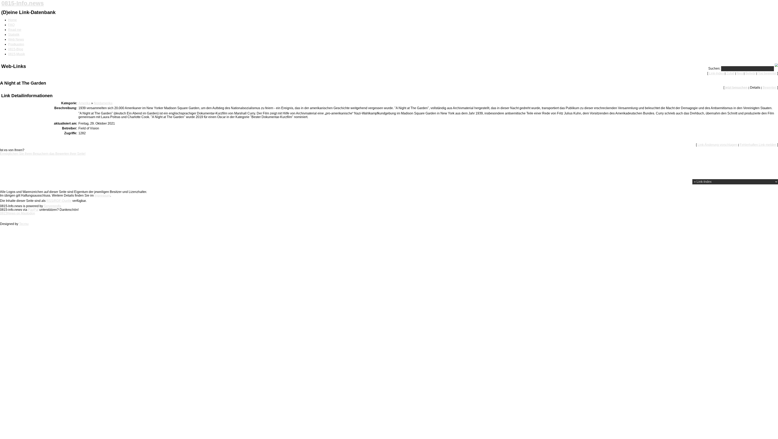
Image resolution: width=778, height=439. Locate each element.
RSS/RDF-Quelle (59, 200)
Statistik (13, 34)
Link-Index (716, 73)
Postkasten (16, 44)
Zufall (730, 73)
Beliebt (750, 73)
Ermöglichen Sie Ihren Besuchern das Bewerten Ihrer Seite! (42, 153)
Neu (740, 73)
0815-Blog (15, 49)
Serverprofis (52, 206)
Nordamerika (103, 103)
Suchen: (714, 68)
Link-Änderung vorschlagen (717, 144)
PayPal (33, 209)
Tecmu (24, 224)
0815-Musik (16, 54)
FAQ (11, 25)
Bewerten (769, 87)
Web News (16, 39)
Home (12, 20)
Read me (14, 29)
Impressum (102, 195)
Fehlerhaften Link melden (758, 144)
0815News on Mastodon (17, 213)
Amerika (84, 103)
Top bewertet (767, 73)
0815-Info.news (22, 3)
